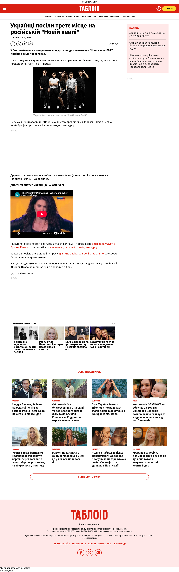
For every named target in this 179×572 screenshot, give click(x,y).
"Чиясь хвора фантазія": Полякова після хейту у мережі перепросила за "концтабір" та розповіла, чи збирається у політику (28, 459)
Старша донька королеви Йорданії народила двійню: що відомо (147, 45)
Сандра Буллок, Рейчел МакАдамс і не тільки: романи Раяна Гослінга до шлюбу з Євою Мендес (28, 409)
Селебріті (48, 16)
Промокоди (120, 544)
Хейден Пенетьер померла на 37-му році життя (147, 34)
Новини (134, 28)
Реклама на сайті (61, 544)
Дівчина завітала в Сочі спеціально (81, 253)
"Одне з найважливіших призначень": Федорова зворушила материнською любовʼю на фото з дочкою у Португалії (109, 459)
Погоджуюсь (6, 570)
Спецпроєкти (128, 16)
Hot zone (114, 16)
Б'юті (76, 16)
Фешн (69, 16)
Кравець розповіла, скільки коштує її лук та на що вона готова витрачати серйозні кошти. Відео (149, 459)
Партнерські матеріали (99, 544)
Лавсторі (103, 16)
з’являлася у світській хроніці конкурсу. (73, 247)
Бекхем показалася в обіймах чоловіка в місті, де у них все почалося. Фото (68, 457)
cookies (26, 568)
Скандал (59, 16)
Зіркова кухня (89, 16)
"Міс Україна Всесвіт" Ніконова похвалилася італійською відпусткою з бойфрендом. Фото (108, 409)
